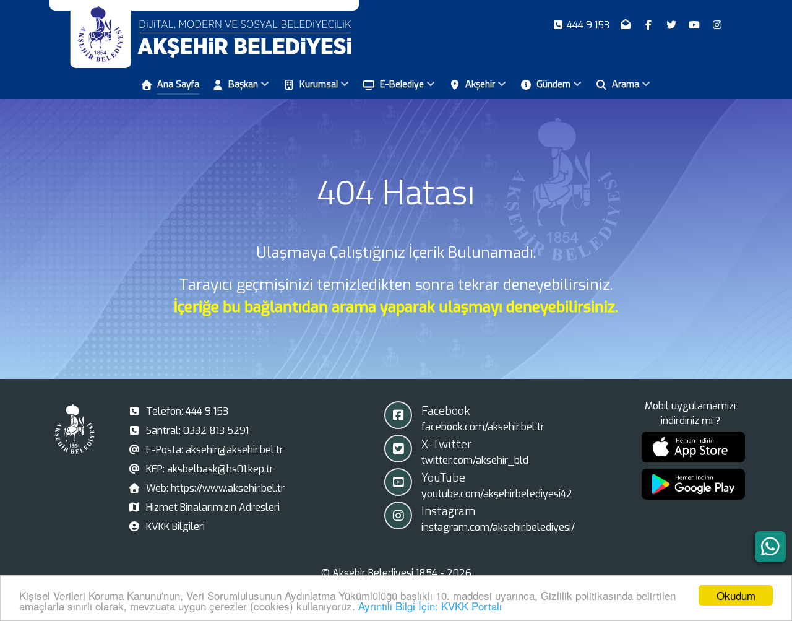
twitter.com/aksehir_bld (474, 460)
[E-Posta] (627, 25)
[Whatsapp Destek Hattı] (770, 546)
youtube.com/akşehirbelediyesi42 (496, 493)
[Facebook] (650, 25)
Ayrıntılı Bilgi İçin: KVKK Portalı (430, 606)
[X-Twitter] (672, 25)
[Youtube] (695, 25)
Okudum (736, 595)
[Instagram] (717, 25)
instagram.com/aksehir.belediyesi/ (498, 527)
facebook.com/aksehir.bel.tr (482, 426)
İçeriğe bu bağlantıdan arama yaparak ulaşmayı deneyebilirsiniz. (396, 307)
